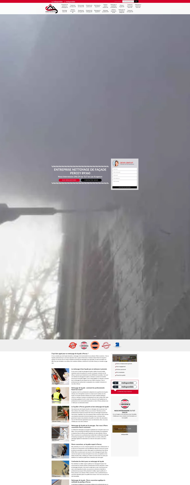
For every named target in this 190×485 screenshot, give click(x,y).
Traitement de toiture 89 (73, 6)
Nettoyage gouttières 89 (105, 11)
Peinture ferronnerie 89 (72, 11)
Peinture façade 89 (121, 6)
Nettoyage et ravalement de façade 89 (114, 6)
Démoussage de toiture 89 (81, 6)
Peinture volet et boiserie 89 (105, 6)
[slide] (95, 194)
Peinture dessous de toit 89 (113, 11)
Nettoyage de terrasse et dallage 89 (122, 11)
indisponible (58, 2)
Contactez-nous (91, 180)
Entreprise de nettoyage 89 (89, 11)
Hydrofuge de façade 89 (97, 6)
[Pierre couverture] (51, 8)
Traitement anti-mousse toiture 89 (130, 6)
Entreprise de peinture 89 (89, 6)
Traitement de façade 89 (130, 11)
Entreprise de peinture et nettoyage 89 (64, 6)
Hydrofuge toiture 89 (64, 11)
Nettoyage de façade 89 (97, 11)
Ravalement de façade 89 (81, 11)
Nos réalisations (69, 180)
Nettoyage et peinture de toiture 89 (138, 6)
